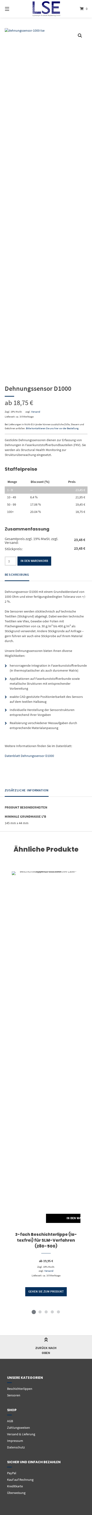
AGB (10, 1421)
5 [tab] (58, 1312)
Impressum (15, 1441)
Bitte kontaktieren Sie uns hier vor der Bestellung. (52, 428)
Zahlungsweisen (18, 1427)
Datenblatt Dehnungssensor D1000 (29, 756)
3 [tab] (46, 1312)
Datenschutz (16, 1447)
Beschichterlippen (19, 1389)
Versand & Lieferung (21, 1434)
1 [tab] (34, 1312)
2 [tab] (40, 1312)
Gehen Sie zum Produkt (46, 1291)
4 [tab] (52, 1312)
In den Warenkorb (34, 561)
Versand (35, 411)
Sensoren (13, 1395)
